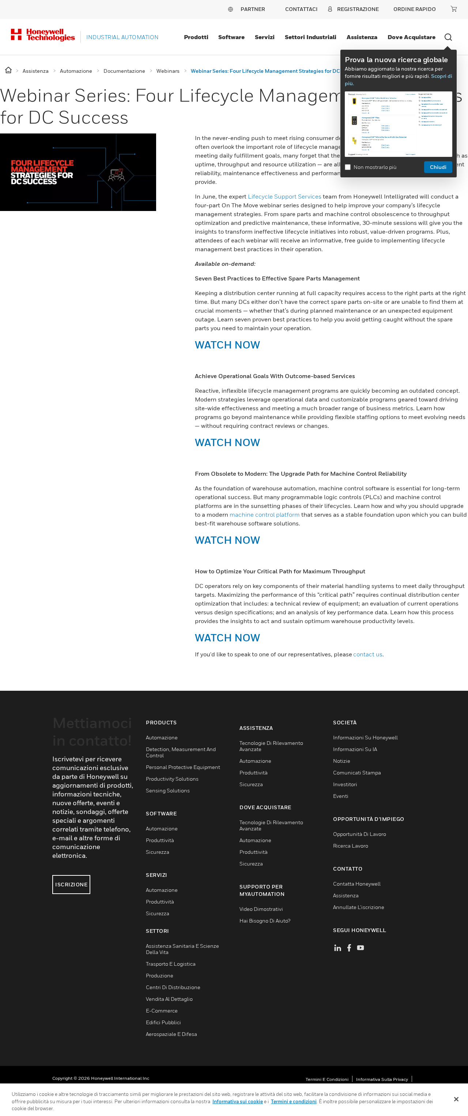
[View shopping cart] (453, 8)
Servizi (265, 37)
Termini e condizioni (327, 1079)
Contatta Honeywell (357, 884)
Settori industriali (310, 37)
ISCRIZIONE (71, 884)
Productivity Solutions (172, 779)
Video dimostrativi (261, 909)
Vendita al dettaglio (169, 999)
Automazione (162, 737)
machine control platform (265, 514)
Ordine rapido (414, 9)
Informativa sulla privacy (382, 1079)
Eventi (340, 796)
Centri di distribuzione (173, 987)
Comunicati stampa (357, 772)
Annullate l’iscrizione (358, 907)
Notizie (341, 761)
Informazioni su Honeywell (365, 737)
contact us (367, 654)
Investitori (345, 784)
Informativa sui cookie (237, 1101)
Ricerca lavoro (350, 845)
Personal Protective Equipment (183, 767)
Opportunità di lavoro (359, 834)
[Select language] (230, 9)
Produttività (160, 840)
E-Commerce (162, 1010)
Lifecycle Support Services (284, 196)
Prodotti (196, 37)
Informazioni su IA (355, 749)
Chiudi (438, 167)
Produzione (159, 975)
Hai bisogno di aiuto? (264, 920)
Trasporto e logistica (171, 964)
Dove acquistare (411, 37)
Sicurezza (157, 852)
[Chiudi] (456, 1099)
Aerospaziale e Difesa (171, 1034)
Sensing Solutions (168, 790)
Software (231, 37)
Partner (253, 9)
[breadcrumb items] (9, 70)
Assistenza (362, 37)
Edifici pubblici (163, 1022)
